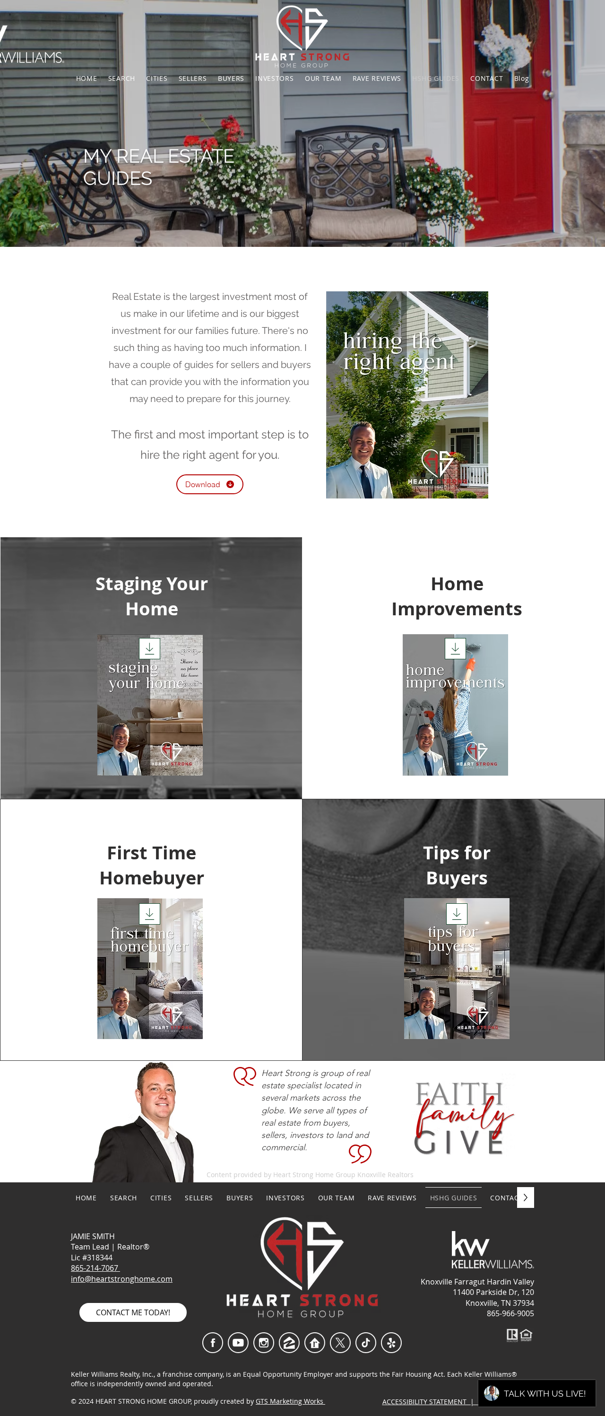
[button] (157, 78)
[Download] (149, 648)
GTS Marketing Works (290, 1401)
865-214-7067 (95, 1268)
